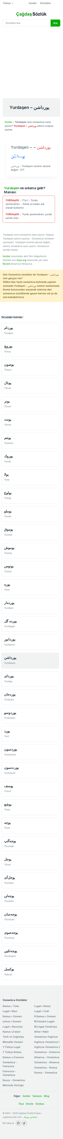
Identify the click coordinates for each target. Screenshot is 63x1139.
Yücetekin (10, 956)
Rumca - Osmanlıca (45, 1072)
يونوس (9, 566)
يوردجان (10, 694)
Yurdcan (9, 699)
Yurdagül (9, 626)
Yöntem (8, 443)
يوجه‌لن (9, 896)
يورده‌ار (9, 603)
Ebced (6, 263)
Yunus (8, 571)
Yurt (6, 736)
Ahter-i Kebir (41, 1031)
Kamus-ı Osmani (12, 1016)
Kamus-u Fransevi (13, 1057)
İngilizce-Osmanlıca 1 (46, 1042)
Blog (46, 1096)
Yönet (7, 424)
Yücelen (9, 901)
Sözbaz (39, 1103)
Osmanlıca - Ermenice (47, 1052)
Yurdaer (8, 607)
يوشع (8, 804)
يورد (7, 731)
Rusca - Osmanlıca (14, 1080)
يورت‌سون (11, 767)
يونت (7, 419)
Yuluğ (7, 498)
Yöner (7, 406)
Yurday (8, 681)
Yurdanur (9, 644)
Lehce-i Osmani (12, 1021)
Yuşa (7, 809)
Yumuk (8, 534)
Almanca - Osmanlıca (46, 1057)
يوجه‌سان (10, 914)
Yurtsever (9, 772)
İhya (21, 1103)
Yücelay (9, 882)
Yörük (7, 461)
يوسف (8, 786)
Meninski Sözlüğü (13, 1085)
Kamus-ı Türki (11, 1006)
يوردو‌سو (10, 713)
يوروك (8, 456)
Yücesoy (9, 937)
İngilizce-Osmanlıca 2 (47, 1047)
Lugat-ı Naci (10, 1011)
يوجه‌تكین (10, 951)
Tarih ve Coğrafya (13, 1036)
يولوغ (8, 493)
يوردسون (10, 749)
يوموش (9, 548)
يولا (6, 474)
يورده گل (10, 621)
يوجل (7, 859)
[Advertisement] (31, 62)
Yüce (7, 827)
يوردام (8, 328)
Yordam (8, 333)
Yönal (7, 388)
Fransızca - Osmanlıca (9, 1073)
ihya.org (21, 260)
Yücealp (9, 846)
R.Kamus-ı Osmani (45, 1016)
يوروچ (8, 346)
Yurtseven (10, 754)
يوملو (8, 511)
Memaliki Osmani (13, 1042)
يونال (7, 383)
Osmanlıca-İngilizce (46, 1036)
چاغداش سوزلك (30, 1117)
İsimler (33, 3)
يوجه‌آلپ (10, 841)
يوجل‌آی (9, 877)
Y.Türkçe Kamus (12, 1052)
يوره (7, 584)
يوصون (9, 364)
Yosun (8, 369)
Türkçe (7, 3)
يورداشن (10, 657)
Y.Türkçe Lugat (11, 1047)
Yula (6, 479)
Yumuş (8, 553)
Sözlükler (45, 3)
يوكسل (9, 969)
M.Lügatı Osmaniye (45, 1026)
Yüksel (8, 974)
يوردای (9, 676)
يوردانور (9, 639)
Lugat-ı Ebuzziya (13, 1026)
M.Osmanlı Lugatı (44, 1021)
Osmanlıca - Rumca (45, 1067)
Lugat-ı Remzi (42, 1006)
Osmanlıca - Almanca (46, 1062)
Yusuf (7, 791)
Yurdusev (9, 717)
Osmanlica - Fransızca (10, 1064)
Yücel (7, 864)
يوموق (8, 529)
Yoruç (7, 351)
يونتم (7, 438)
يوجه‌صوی (11, 932)
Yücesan (9, 919)
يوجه (7, 822)
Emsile (29, 1103)
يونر (7, 401)
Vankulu (37, 1096)
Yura (7, 589)
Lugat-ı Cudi (41, 1011)
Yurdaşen (11, 188)
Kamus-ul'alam (11, 1031)
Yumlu (7, 516)
